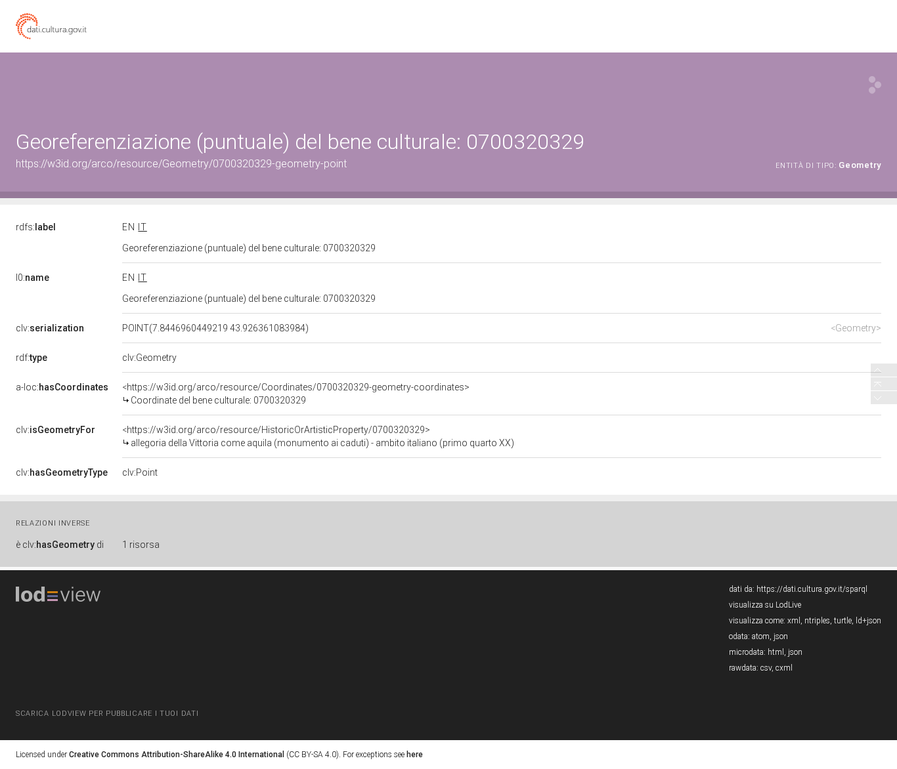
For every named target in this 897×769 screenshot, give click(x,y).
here (414, 754)
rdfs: (36, 227)
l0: (32, 277)
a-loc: (62, 387)
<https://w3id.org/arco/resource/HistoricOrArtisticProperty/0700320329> (318, 436)
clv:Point (140, 472)
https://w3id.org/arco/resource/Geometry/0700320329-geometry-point (181, 163)
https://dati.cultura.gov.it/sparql (811, 589)
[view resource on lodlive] (875, 85)
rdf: (31, 357)
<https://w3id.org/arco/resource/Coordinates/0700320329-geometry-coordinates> (296, 393)
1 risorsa (141, 544)
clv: (50, 328)
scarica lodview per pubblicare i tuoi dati (107, 713)
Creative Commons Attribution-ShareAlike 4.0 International (176, 754)
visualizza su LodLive (765, 605)
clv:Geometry (149, 357)
